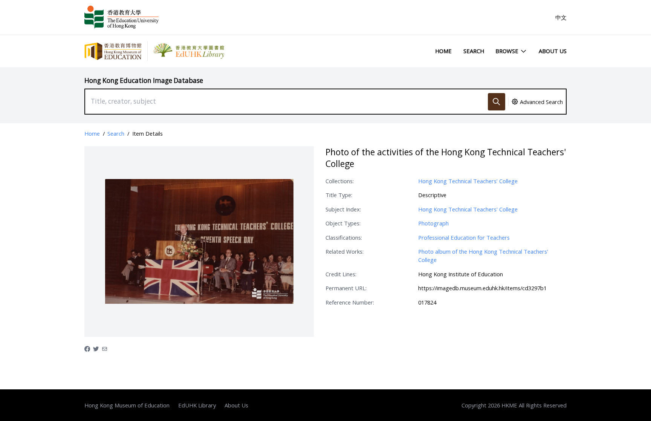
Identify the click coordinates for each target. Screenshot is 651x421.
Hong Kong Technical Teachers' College (468, 209)
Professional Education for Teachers (464, 237)
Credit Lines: (341, 274)
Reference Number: (350, 302)
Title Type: (339, 195)
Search (473, 51)
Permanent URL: (346, 288)
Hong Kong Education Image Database (143, 80)
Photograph (433, 223)
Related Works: (345, 251)
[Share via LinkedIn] (104, 348)
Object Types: (343, 223)
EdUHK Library (197, 405)
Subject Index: (343, 209)
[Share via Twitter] (96, 348)
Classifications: (344, 237)
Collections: (340, 181)
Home (443, 51)
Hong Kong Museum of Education (127, 405)
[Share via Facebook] (87, 348)
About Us (553, 51)
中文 (561, 17)
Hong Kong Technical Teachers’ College (468, 181)
